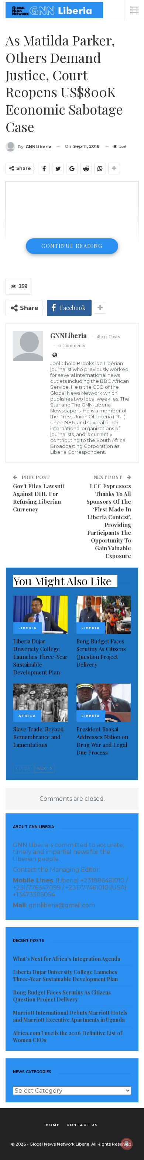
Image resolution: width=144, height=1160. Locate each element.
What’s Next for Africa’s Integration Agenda (66, 958)
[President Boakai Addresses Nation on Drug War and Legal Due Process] (103, 703)
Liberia (27, 628)
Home (53, 1125)
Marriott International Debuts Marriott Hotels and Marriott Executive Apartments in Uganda (70, 1016)
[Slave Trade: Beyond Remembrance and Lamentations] (40, 703)
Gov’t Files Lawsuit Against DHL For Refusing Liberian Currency (38, 497)
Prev (24, 768)
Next (43, 768)
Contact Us (82, 1125)
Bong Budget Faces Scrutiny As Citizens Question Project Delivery (62, 996)
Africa (27, 716)
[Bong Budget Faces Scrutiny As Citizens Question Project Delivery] (103, 615)
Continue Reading (71, 245)
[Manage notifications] (127, 1144)
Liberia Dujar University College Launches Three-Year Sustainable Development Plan (65, 976)
